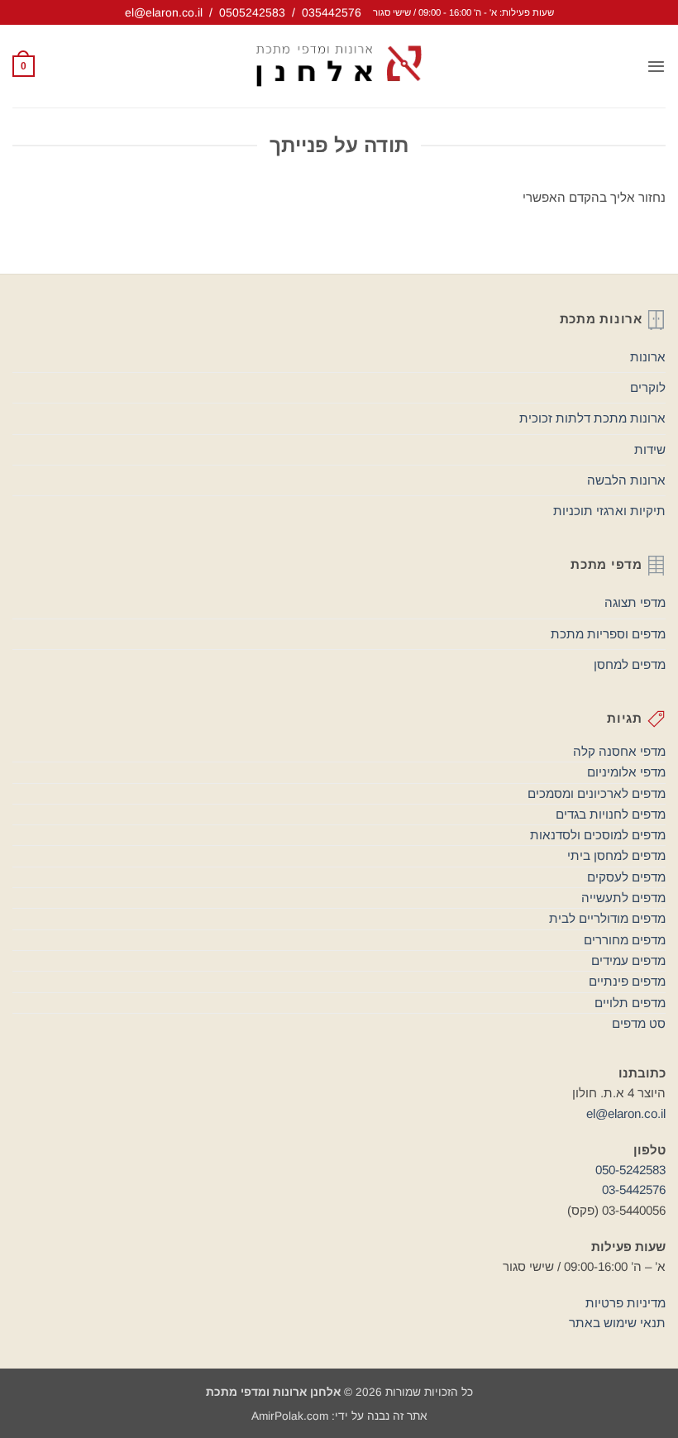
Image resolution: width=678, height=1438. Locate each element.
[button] (656, 66)
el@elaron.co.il (164, 12)
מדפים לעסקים (626, 877)
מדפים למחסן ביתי (616, 855)
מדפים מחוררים (625, 940)
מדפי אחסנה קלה (619, 751)
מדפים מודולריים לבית (607, 918)
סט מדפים (639, 1023)
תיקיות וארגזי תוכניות (609, 511)
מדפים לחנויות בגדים (611, 814)
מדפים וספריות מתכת (608, 634)
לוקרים (648, 387)
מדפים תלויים (630, 1003)
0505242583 (252, 12)
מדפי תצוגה (635, 602)
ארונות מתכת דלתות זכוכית (592, 418)
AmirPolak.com (289, 1416)
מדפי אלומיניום (626, 772)
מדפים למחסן (630, 664)
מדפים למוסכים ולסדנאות (598, 835)
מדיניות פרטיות (625, 1303)
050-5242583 (630, 1170)
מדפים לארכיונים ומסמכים (597, 793)
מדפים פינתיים (627, 981)
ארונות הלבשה (626, 480)
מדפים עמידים (628, 960)
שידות (650, 449)
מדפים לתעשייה (623, 898)
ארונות (648, 357)
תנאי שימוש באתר (617, 1323)
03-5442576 (634, 1189)
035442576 (331, 12)
